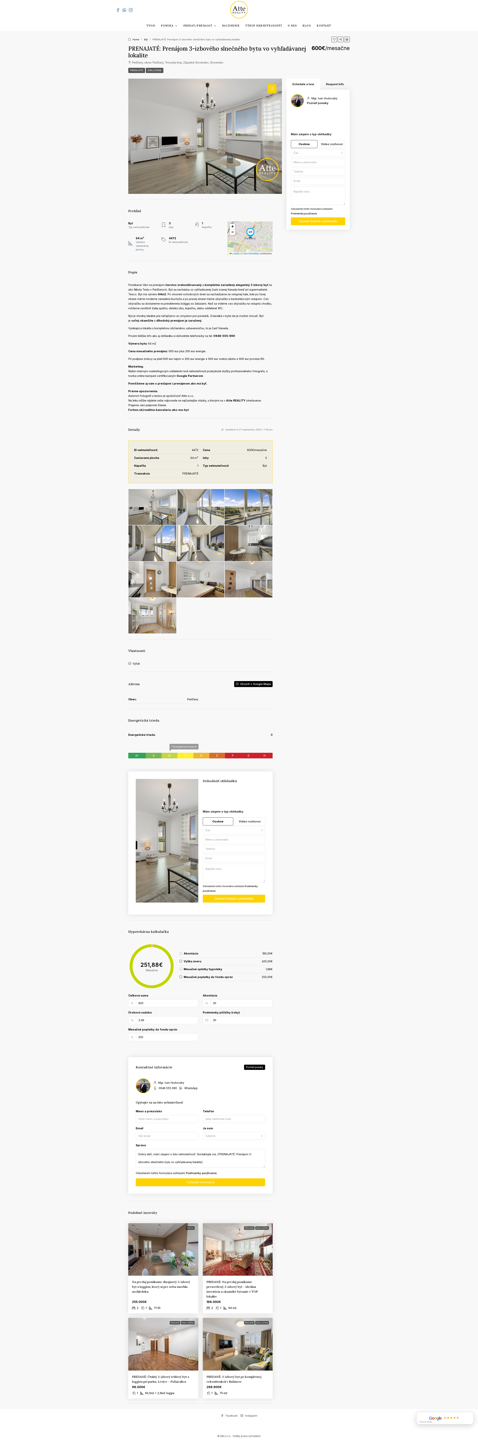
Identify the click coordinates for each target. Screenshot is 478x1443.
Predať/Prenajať (197, 25)
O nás (292, 25)
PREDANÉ (249, 1228)
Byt (146, 39)
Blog (306, 25)
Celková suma (138, 995)
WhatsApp (191, 1088)
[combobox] (234, 830)
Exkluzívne (155, 70)
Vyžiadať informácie (200, 1182)
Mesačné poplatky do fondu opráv (152, 1029)
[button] (334, 39)
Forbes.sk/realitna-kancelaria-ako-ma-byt (158, 410)
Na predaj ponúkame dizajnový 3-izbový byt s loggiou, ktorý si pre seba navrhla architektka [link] (161, 1286)
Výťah (136, 663)
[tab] (271, 88)
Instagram (251, 1415)
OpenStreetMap (251, 253)
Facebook (231, 1415)
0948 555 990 (168, 1088)
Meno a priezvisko (149, 1111)
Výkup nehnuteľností (263, 25)
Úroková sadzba (140, 1012)
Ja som (208, 1128)
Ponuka (167, 25)
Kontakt (324, 25)
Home (136, 39)
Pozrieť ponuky (254, 1067)
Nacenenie (231, 25)
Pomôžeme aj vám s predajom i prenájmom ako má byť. (167, 383)
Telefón (208, 1111)
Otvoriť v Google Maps (255, 684)
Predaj (190, 1228)
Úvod (151, 25)
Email (139, 1128)
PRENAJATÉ (136, 70)
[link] (163, 1249)
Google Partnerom (190, 376)
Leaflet (235, 253)
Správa (141, 1145)
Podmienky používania (201, 1173)
